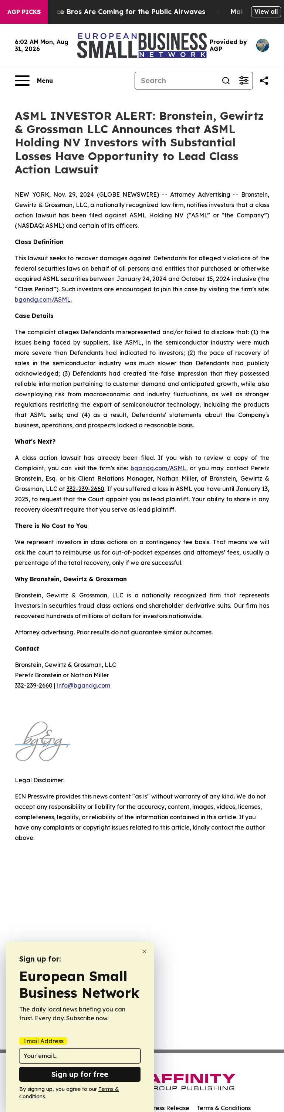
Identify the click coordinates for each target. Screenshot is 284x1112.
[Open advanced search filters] (244, 80)
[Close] (144, 951)
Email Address (43, 1041)
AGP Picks (24, 12)
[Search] (226, 80)
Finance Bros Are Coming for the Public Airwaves (121, 11)
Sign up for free (79, 1074)
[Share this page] (264, 80)
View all (266, 11)
